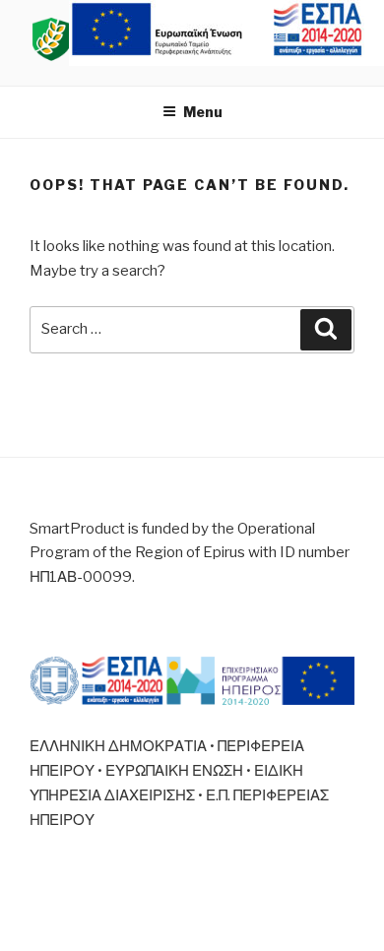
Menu (203, 111)
